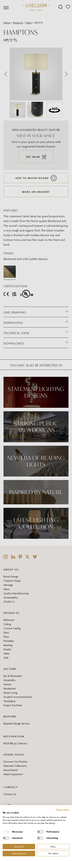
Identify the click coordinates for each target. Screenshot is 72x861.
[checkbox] (6, 832)
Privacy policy (62, 809)
